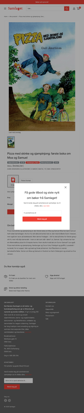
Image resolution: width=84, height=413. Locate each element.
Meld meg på (42, 219)
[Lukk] (66, 187)
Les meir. (46, 206)
